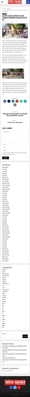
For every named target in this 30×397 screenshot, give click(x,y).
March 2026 (5, 177)
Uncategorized (5, 289)
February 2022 (5, 250)
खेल (3, 305)
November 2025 (6, 185)
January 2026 (5, 181)
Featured (4, 279)
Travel (3, 287)
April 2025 (4, 199)
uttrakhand (4, 13)
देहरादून (3, 315)
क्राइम (3, 303)
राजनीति (3, 319)
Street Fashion (5, 283)
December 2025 (6, 183)
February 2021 (5, 258)
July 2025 (4, 193)
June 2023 (4, 243)
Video (3, 293)
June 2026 (4, 171)
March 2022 (5, 249)
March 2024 (5, 225)
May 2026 (4, 173)
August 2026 (5, 167)
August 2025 (5, 191)
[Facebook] (11, 387)
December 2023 (6, 231)
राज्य (3, 321)
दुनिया (3, 311)
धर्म (2, 317)
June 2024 (4, 219)
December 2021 (6, 254)
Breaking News (5, 273)
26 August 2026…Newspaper (8, 357)
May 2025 (4, 197)
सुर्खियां (3, 325)
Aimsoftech (15, 395)
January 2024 (5, 229)
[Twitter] (15, 387)
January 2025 (5, 205)
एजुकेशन (3, 299)
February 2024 (5, 227)
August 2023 (5, 239)
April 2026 (4, 175)
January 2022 (5, 252)
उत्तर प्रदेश (4, 297)
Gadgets (4, 281)
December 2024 (6, 207)
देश (2, 313)
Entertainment (5, 275)
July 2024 (4, 217)
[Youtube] (19, 387)
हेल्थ (3, 327)
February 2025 (5, 203)
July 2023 (4, 241)
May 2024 (4, 221)
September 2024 (6, 213)
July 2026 (4, 169)
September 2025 (6, 189)
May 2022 (4, 245)
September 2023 (6, 237)
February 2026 (5, 179)
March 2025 (5, 201)
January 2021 (5, 260)
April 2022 (4, 247)
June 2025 (4, 195)
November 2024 (6, 209)
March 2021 (5, 256)
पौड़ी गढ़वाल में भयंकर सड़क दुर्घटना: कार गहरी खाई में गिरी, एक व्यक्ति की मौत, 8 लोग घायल (15, 115)
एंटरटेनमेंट (4, 301)
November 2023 (6, 233)
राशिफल (3, 323)
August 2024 (5, 215)
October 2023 (5, 235)
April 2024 (4, 223)
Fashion (4, 277)
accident (4, 269)
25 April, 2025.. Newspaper (15, 122)
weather (4, 295)
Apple (3, 271)
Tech (3, 285)
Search (4, 333)
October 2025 (5, 187)
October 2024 (5, 211)
